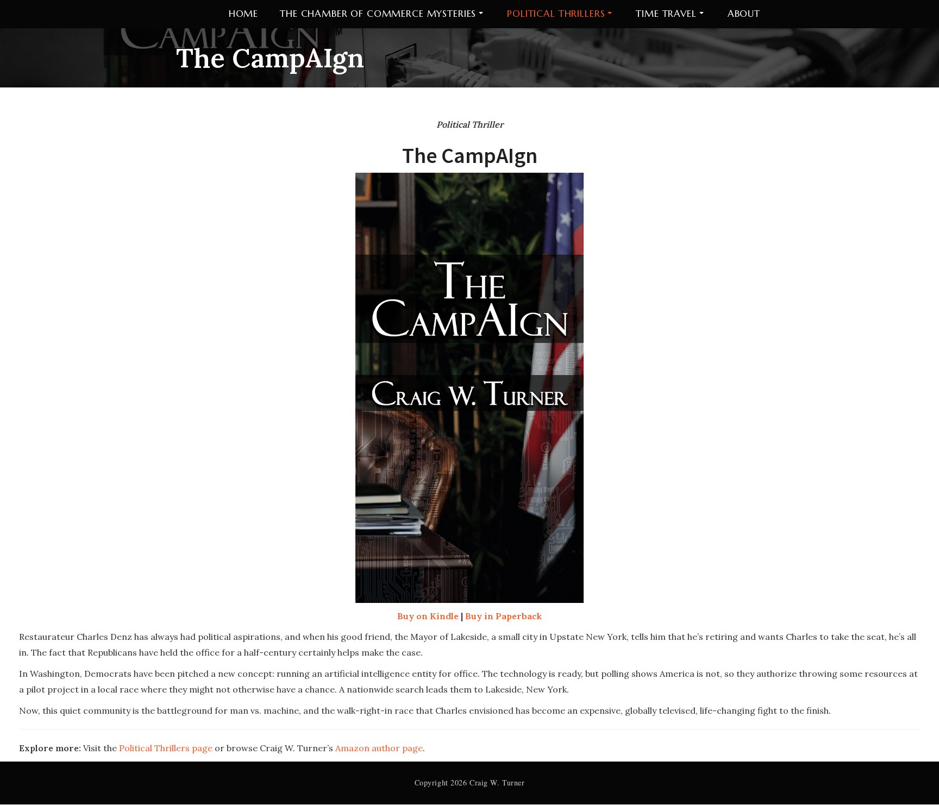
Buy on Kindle (428, 616)
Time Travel (666, 14)
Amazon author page (379, 748)
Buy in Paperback (503, 616)
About (744, 14)
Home (243, 14)
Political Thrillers (556, 14)
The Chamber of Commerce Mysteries (378, 14)
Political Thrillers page (165, 748)
